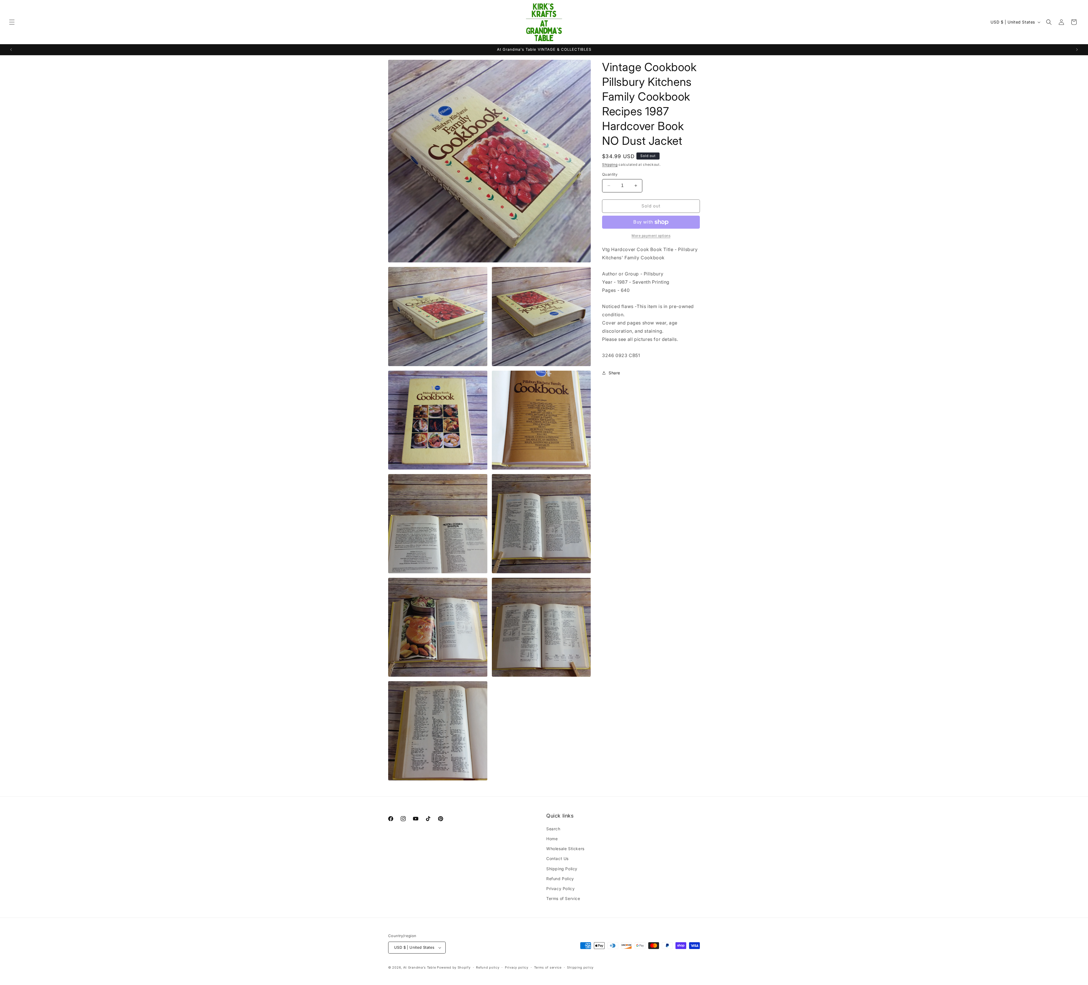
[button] (12, 22)
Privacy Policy (560, 888)
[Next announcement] (1077, 49)
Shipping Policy (561, 868)
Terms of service (548, 967)
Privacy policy (516, 967)
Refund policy (487, 967)
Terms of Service (563, 898)
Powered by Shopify (454, 967)
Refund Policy (560, 878)
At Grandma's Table (420, 967)
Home (552, 838)
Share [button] (614, 372)
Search (553, 828)
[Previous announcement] (11, 49)
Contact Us (557, 858)
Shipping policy (580, 967)
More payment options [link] (651, 235)
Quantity (609, 174)
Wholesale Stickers (565, 848)
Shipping (610, 164)
